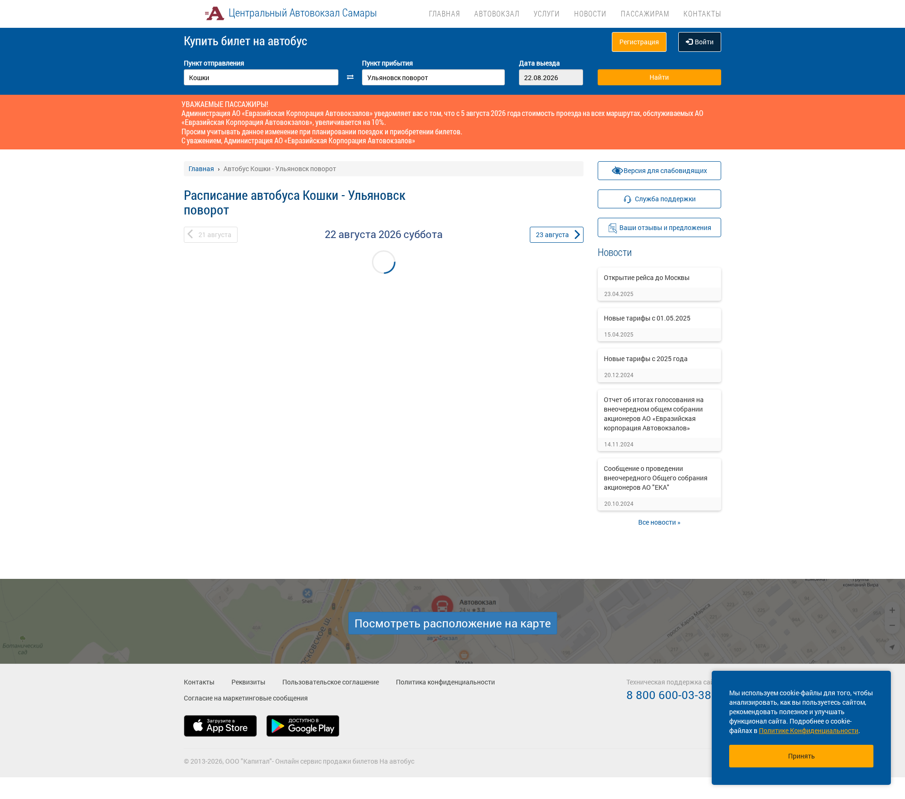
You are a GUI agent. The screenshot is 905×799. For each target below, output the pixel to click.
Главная (444, 13)
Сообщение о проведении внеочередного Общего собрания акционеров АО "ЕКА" (656, 478)
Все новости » (659, 522)
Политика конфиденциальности (445, 681)
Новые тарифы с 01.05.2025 (647, 317)
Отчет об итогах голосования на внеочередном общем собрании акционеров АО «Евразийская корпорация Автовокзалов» (654, 413)
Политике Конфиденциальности (808, 730)
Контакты (702, 13)
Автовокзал (496, 13)
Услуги (547, 13)
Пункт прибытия (387, 62)
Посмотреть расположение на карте (452, 623)
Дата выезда (539, 62)
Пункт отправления (214, 62)
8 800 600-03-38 (668, 694)
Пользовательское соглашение (330, 681)
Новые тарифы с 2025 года (646, 358)
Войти (704, 41)
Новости (590, 13)
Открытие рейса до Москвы (647, 277)
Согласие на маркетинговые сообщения (246, 697)
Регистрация (639, 41)
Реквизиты (248, 681)
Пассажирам (645, 13)
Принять (801, 755)
